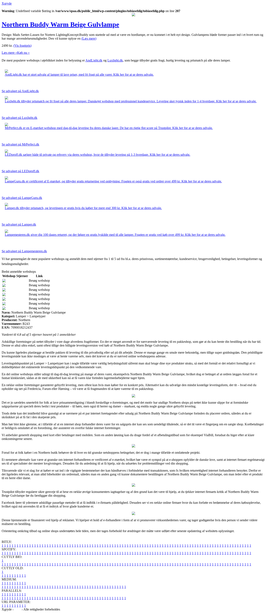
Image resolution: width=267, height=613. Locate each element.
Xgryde (7, 3)
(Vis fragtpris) (22, 45)
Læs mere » (9, 52)
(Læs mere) (88, 38)
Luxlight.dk (115, 60)
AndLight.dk (93, 60)
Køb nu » (23, 52)
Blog (17, 609)
